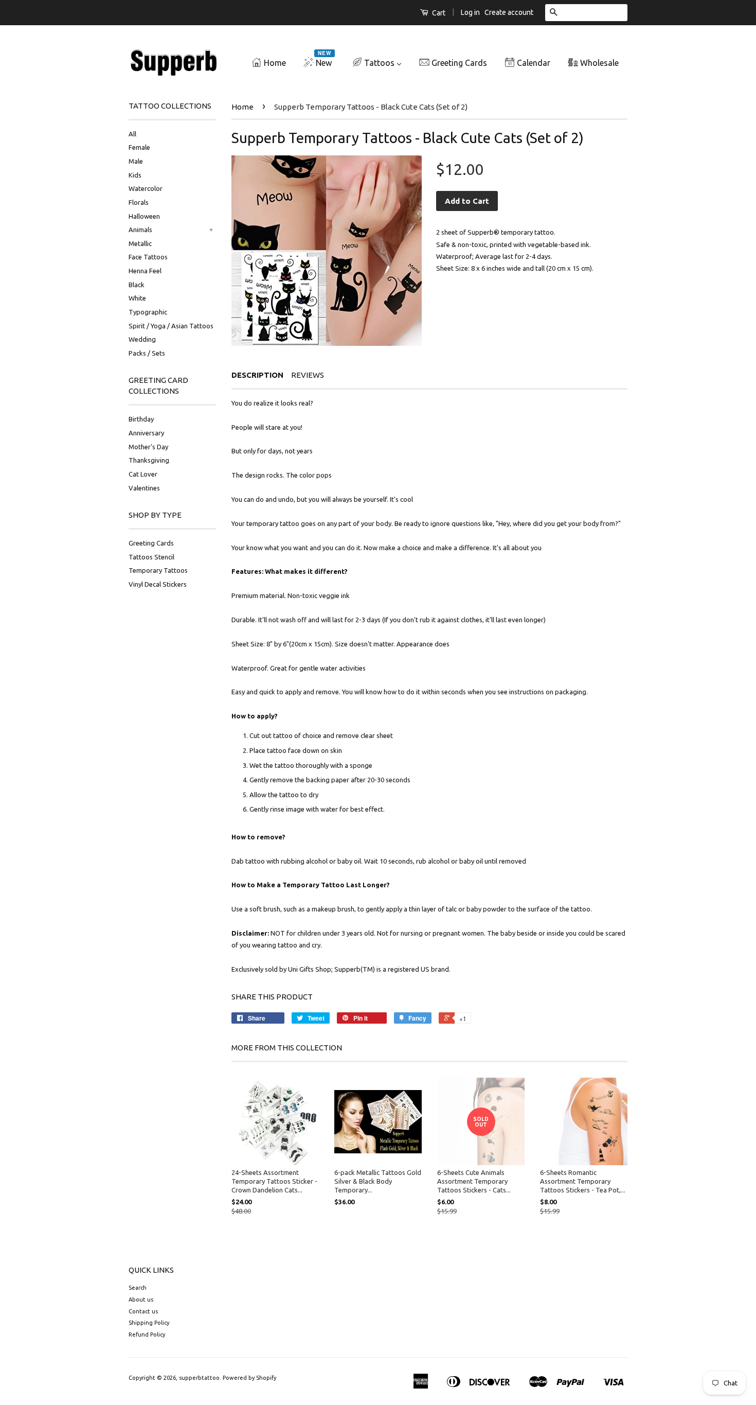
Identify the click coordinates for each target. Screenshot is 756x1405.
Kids (135, 175)
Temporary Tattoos (158, 570)
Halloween (144, 216)
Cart (437, 13)
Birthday (141, 419)
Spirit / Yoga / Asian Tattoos (171, 325)
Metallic (140, 243)
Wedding (142, 339)
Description (257, 375)
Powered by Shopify (249, 1378)
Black (137, 284)
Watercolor (146, 188)
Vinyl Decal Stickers (158, 584)
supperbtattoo (199, 1378)
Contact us (143, 1311)
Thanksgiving (149, 460)
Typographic (148, 311)
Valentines (144, 487)
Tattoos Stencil (151, 556)
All (132, 133)
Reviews (307, 375)
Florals (139, 202)
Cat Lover (143, 474)
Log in (470, 12)
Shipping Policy (149, 1323)
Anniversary (146, 432)
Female (139, 147)
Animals (140, 229)
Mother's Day (148, 446)
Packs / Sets (147, 353)
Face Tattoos (148, 256)
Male (136, 161)
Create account (508, 12)
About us (141, 1299)
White (137, 298)
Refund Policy (147, 1334)
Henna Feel (145, 270)
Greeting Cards (151, 543)
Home (242, 106)
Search (138, 1288)
